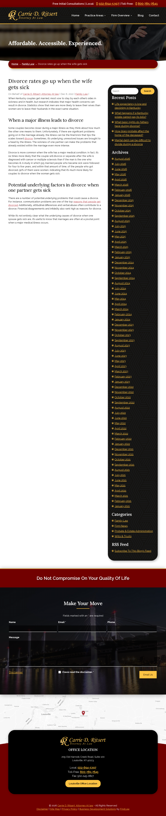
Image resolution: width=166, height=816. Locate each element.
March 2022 (121, 433)
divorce (29, 138)
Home (75, 15)
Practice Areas (94, 15)
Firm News (121, 525)
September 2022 (124, 402)
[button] (163, 797)
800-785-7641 (148, 3)
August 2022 (122, 407)
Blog (141, 15)
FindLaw (125, 809)
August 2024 (122, 283)
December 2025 (124, 200)
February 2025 (123, 252)
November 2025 (124, 205)
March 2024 (121, 309)
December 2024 (124, 262)
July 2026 (120, 164)
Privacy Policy (69, 809)
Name (12, 622)
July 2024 (120, 288)
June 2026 (121, 169)
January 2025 (122, 257)
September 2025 (125, 215)
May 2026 (120, 174)
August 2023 (122, 345)
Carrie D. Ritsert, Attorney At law (41, 94)
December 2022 (124, 386)
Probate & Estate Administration (134, 531)
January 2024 (122, 319)
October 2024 (123, 272)
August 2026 (122, 158)
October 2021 (123, 459)
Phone (111, 622)
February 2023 (123, 376)
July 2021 (120, 475)
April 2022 (120, 428)
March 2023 (121, 371)
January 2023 (122, 381)
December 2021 (124, 449)
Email (62, 622)
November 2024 (124, 267)
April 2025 (121, 241)
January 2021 (122, 506)
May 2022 (120, 423)
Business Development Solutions (97, 809)
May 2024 (120, 298)
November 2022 (124, 392)
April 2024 (121, 304)
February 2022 (123, 438)
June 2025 (121, 231)
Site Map (55, 809)
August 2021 (122, 469)
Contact (154, 15)
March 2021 (121, 495)
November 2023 (124, 329)
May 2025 (120, 236)
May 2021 (120, 485)
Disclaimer (16, 672)
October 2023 (123, 335)
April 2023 (120, 366)
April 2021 (120, 490)
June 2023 (121, 355)
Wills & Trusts (123, 536)
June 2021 (121, 480)
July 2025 (120, 226)
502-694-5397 (109, 3)
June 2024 (121, 293)
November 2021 (124, 454)
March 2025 (121, 246)
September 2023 (124, 340)
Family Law (81, 94)
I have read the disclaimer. (78, 672)
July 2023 (120, 350)
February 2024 (123, 314)
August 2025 (122, 221)
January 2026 (122, 195)
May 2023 (120, 361)
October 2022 (123, 397)
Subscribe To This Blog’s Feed (133, 550)
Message (14, 637)
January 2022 (122, 444)
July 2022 (120, 412)
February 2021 (123, 501)
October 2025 (123, 210)
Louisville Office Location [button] (83, 783)
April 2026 (121, 179)
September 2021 (124, 464)
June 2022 (121, 418)
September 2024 (125, 278)
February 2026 (123, 189)
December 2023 (124, 324)
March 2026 (121, 184)
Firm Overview (120, 15)
